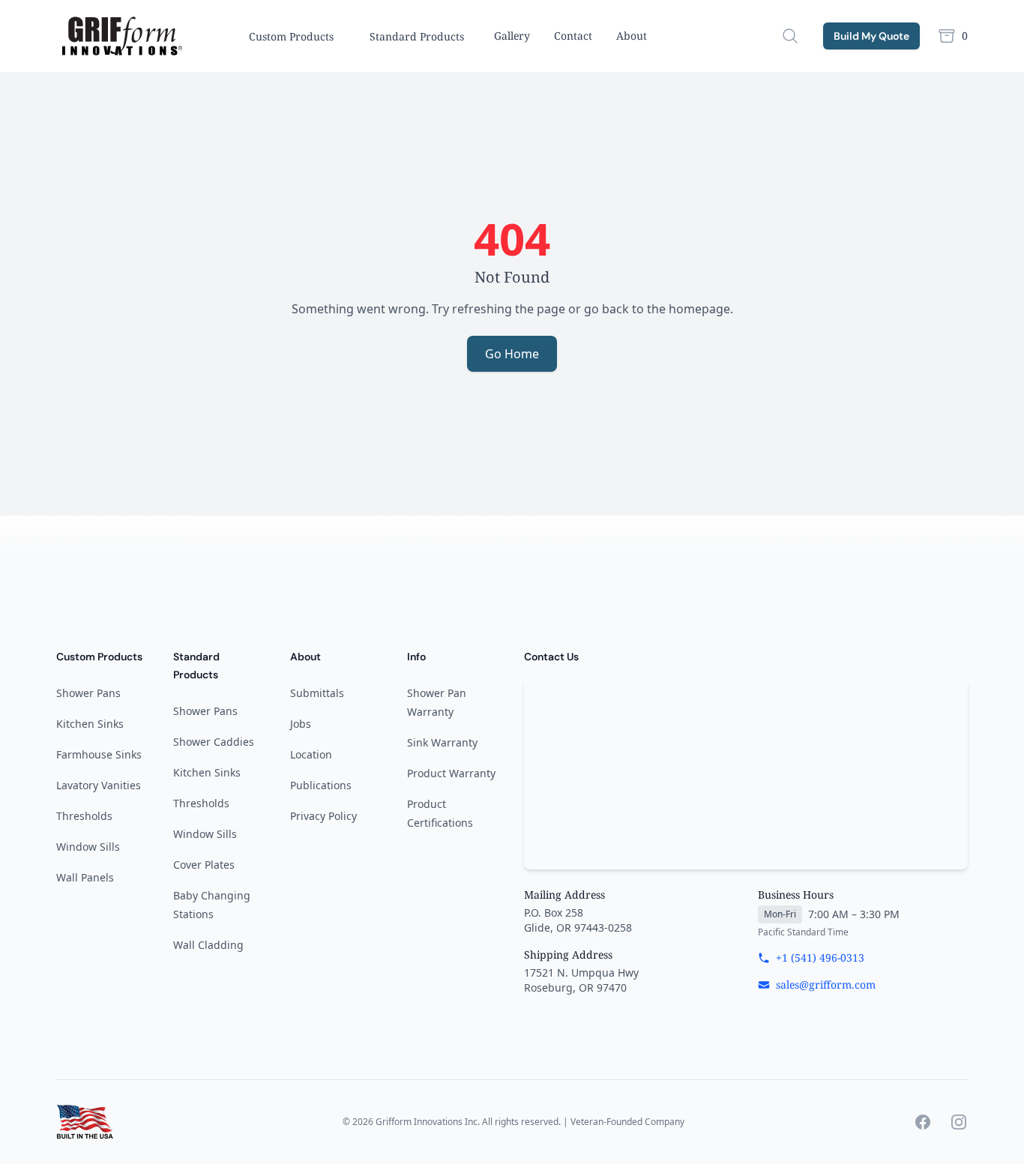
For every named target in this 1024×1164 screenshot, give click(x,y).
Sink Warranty (442, 742)
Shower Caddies (213, 742)
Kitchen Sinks (90, 724)
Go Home (512, 354)
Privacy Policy (323, 816)
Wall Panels (85, 877)
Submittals (317, 693)
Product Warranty (451, 773)
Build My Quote (871, 36)
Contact (573, 35)
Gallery (512, 35)
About (631, 35)
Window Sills (88, 846)
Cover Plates (204, 864)
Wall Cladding (208, 945)
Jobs (300, 724)
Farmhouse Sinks (99, 754)
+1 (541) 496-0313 (820, 957)
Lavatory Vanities (98, 785)
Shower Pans (88, 693)
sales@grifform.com (826, 984)
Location (311, 754)
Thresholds (84, 816)
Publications (321, 785)
